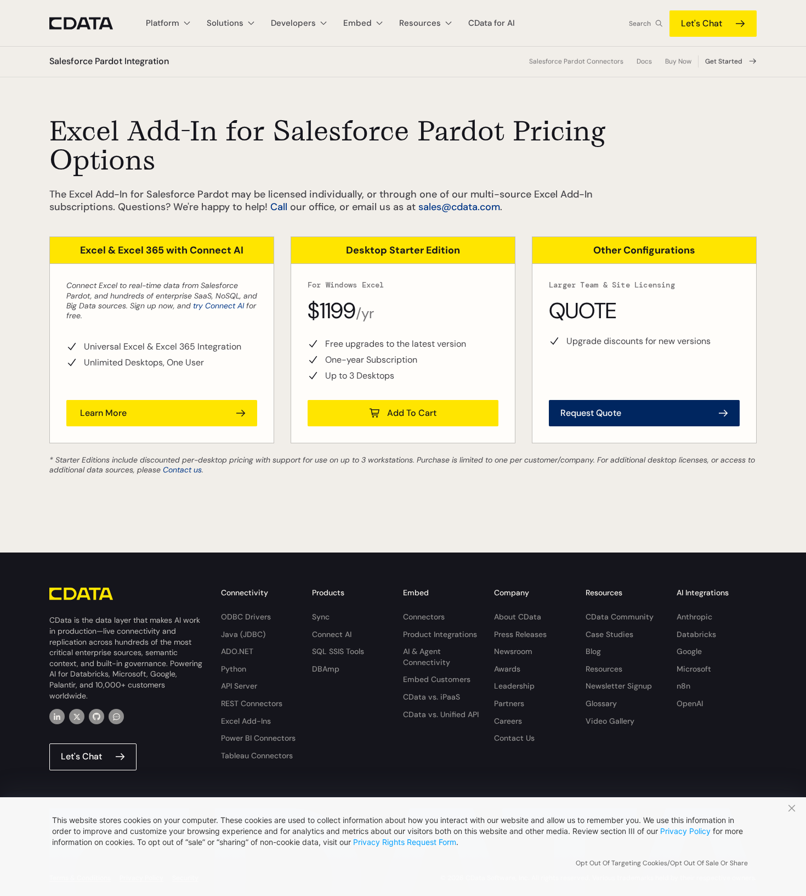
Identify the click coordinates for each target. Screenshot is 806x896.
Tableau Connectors (257, 755)
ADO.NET (237, 651)
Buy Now (678, 61)
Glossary (601, 703)
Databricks (696, 634)
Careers (508, 721)
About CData (517, 617)
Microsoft (694, 669)
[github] (96, 716)
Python (233, 669)
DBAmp (325, 669)
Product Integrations (440, 634)
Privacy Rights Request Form (404, 842)
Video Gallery (610, 721)
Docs (644, 61)
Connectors (424, 617)
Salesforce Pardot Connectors (576, 61)
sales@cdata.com (459, 206)
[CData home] (89, 23)
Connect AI (331, 634)
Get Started (723, 61)
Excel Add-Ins (246, 721)
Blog (593, 651)
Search (640, 23)
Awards (507, 669)
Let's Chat (701, 23)
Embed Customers (436, 679)
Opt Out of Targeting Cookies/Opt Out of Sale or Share (662, 863)
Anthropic (694, 617)
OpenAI (690, 703)
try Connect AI (218, 306)
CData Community (620, 617)
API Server (239, 686)
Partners (509, 703)
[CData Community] (116, 716)
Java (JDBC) (243, 634)
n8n (683, 686)
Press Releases (520, 634)
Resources (604, 669)
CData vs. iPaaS (431, 697)
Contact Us (514, 738)
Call (278, 206)
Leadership (514, 686)
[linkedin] (57, 716)
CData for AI (491, 23)
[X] (76, 716)
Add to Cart (411, 413)
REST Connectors (251, 703)
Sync (321, 617)
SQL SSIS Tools (338, 651)
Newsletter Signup (619, 686)
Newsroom (513, 651)
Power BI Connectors (258, 738)
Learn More (102, 413)
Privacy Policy (685, 831)
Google (689, 651)
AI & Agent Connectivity (426, 656)
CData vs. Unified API (441, 714)
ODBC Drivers (246, 617)
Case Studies (609, 634)
